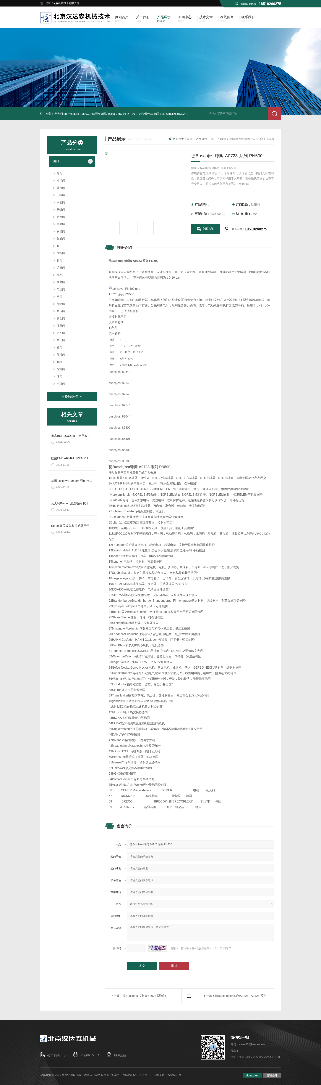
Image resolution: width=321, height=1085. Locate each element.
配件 (59, 274)
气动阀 (61, 303)
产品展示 (201, 138)
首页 (189, 138)
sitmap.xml (252, 1075)
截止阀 (61, 340)
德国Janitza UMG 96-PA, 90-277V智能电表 (126, 113)
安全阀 (61, 318)
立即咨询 (208, 228)
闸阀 (59, 296)
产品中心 (87, 1055)
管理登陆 (272, 1075)
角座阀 (61, 289)
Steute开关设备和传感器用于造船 (73, 525)
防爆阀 (61, 209)
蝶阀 (59, 347)
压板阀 (61, 195)
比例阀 (61, 216)
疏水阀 (61, 187)
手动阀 (61, 202)
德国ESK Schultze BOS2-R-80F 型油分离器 (181, 113)
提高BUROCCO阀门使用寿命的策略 (75, 435)
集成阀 (61, 238)
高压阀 (61, 311)
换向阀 (61, 282)
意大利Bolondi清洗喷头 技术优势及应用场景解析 (83, 503)
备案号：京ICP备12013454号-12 (131, 1074)
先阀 (59, 173)
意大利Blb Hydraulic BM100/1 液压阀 (77, 113)
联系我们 (120, 1055)
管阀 (59, 260)
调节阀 (61, 267)
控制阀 (61, 369)
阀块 (59, 361)
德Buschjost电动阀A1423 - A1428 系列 (240, 995)
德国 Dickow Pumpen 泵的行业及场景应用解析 (82, 480)
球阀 (59, 376)
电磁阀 (61, 383)
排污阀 (61, 180)
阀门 (56, 161)
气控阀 (61, 253)
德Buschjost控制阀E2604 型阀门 (144, 995)
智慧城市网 (174, 1074)
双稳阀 (61, 231)
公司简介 (54, 1055)
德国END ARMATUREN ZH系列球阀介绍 (78, 458)
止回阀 (61, 332)
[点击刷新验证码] (157, 948)
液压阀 (61, 325)
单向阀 (61, 224)
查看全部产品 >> (72, 396)
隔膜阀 (61, 354)
